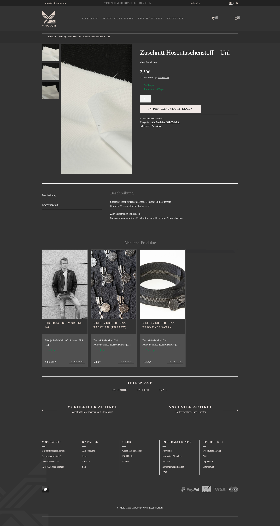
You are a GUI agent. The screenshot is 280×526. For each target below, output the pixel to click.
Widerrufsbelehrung (212, 451)
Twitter (143, 390)
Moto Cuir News (118, 18)
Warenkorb (77, 362)
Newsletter (167, 451)
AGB (205, 456)
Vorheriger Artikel (92, 407)
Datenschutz (208, 467)
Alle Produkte (158, 122)
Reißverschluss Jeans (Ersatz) (190, 412)
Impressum (208, 461)
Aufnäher (156, 126)
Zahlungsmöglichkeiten (173, 467)
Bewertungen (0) (50, 205)
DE (231, 3)
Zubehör (86, 461)
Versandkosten (163, 77)
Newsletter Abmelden (172, 456)
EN (236, 3)
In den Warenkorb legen (170, 108)
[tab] (72, 195)
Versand (166, 461)
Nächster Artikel (190, 407)
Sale (84, 467)
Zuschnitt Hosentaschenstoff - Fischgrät (92, 412)
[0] (213, 18)
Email (163, 390)
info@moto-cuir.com (55, 3)
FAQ (165, 472)
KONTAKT (175, 18)
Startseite (52, 36)
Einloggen (194, 3)
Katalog (90, 18)
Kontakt (126, 461)
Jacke (84, 456)
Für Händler (150, 18)
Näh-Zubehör (74, 36)
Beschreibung (49, 195)
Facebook (119, 390)
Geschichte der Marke (132, 451)
